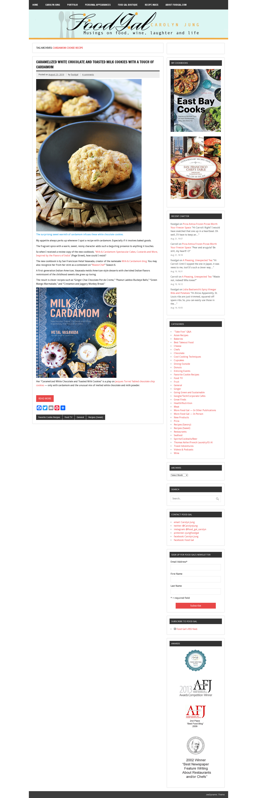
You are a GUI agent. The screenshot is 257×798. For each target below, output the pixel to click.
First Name (176, 574)
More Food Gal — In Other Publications (195, 410)
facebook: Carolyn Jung (186, 536)
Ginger (177, 388)
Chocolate (179, 353)
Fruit (176, 381)
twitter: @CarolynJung (186, 525)
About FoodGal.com (176, 4)
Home (35, 4)
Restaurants (180, 431)
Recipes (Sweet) (95, 417)
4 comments (88, 74)
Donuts (178, 367)
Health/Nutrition (183, 403)
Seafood (178, 435)
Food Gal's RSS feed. (187, 629)
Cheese (177, 346)
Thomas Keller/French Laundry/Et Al (193, 442)
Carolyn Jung (52, 4)
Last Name (176, 586)
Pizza (176, 421)
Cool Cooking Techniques (187, 356)
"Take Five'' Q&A (182, 331)
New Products (181, 417)
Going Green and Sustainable (189, 392)
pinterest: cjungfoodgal (186, 533)
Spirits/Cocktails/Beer (185, 438)
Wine (176, 453)
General (80, 417)
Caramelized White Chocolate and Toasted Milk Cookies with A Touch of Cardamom (95, 64)
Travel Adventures (183, 446)
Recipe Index (151, 4)
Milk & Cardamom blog (134, 261)
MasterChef (98, 265)
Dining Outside (182, 363)
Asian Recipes (181, 335)
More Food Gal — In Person (188, 413)
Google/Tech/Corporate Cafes (189, 396)
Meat (176, 406)
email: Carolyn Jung (184, 522)
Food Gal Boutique (128, 4)
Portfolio (72, 4)
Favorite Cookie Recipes (49, 417)
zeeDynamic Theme (215, 794)
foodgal (74, 74)
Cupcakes (179, 360)
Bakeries (178, 338)
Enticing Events (182, 371)
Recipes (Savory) (182, 424)
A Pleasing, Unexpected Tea (197, 260)
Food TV (68, 417)
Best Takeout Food (184, 342)
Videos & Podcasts (183, 449)
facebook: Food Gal (184, 540)
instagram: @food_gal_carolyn (190, 529)
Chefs (177, 349)
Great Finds (180, 399)
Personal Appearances (98, 4)
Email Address (179, 562)
